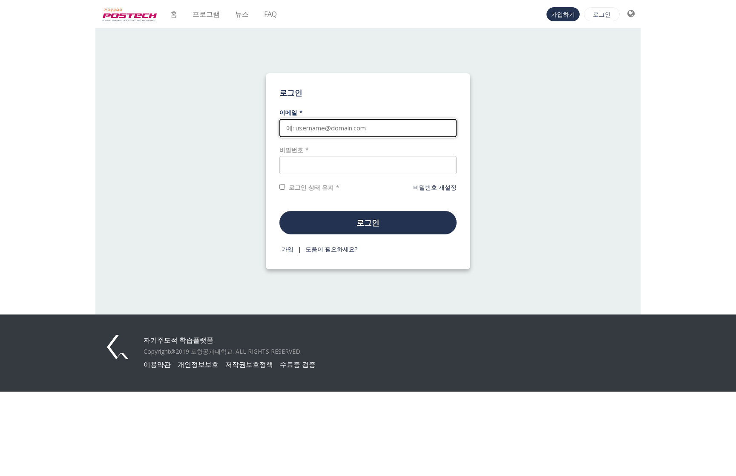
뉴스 (242, 14)
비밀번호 (291, 150)
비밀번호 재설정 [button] (435, 187)
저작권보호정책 (249, 364)
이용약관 (157, 364)
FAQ (270, 14)
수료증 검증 (298, 364)
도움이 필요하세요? (331, 249)
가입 (287, 249)
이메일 (288, 112)
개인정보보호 (198, 364)
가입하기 (563, 14)
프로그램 (206, 14)
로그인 (602, 14)
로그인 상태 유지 (311, 187)
